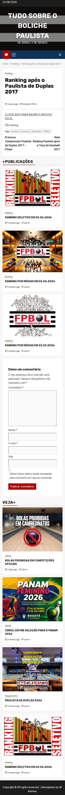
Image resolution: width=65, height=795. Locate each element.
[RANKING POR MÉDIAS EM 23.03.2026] (32, 315)
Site (10, 456)
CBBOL (8, 556)
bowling (25, 131)
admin (27, 223)
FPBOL (47, 131)
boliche (15, 131)
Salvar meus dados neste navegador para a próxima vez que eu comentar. (31, 475)
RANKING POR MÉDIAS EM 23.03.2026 (30, 345)
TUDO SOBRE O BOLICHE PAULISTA (32, 26)
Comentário (16, 387)
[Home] (6, 55)
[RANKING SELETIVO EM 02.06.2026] (32, 187)
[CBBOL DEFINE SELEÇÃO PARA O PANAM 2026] (32, 599)
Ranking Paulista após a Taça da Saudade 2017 (46, 143)
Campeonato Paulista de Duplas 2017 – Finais (18, 143)
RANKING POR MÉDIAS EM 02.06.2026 (30, 281)
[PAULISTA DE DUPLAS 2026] (32, 669)
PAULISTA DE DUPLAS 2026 (23, 700)
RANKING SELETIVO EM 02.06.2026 (28, 217)
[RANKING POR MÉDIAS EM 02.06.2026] (32, 251)
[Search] (60, 55)
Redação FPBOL (29, 104)
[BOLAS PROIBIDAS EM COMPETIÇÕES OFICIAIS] (32, 529)
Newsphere (48, 787)
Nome (12, 430)
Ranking (8, 73)
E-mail (13, 443)
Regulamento (11, 696)
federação (37, 131)
